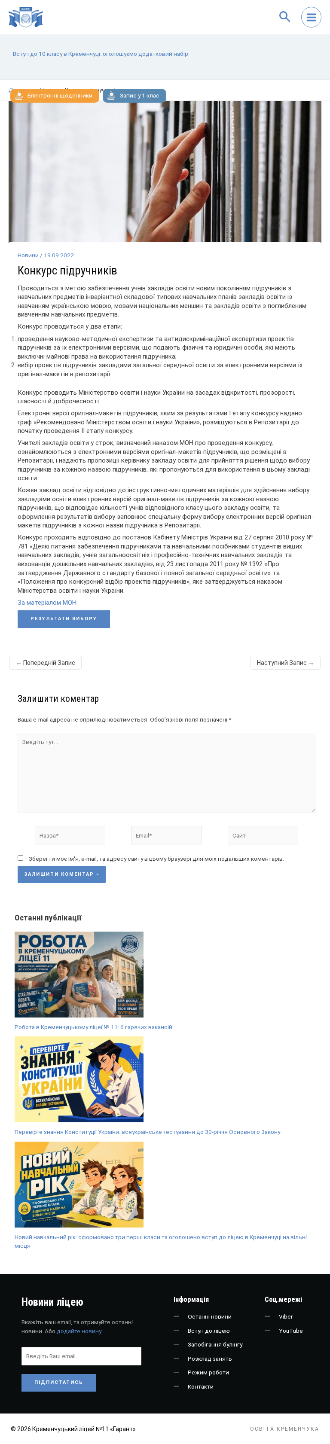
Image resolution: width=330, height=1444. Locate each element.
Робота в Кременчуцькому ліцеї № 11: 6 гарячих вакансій (93, 1027)
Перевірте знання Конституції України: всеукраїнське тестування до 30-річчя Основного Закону (147, 1131)
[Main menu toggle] (311, 17)
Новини (28, 255)
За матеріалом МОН (47, 602)
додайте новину (79, 1331)
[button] (283, 17)
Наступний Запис (285, 662)
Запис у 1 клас (139, 95)
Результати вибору (64, 618)
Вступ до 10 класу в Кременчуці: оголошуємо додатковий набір (100, 53)
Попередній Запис (45, 662)
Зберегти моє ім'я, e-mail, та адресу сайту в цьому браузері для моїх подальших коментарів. (156, 858)
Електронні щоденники (60, 95)
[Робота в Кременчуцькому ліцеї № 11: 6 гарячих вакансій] (79, 975)
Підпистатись (58, 1382)
